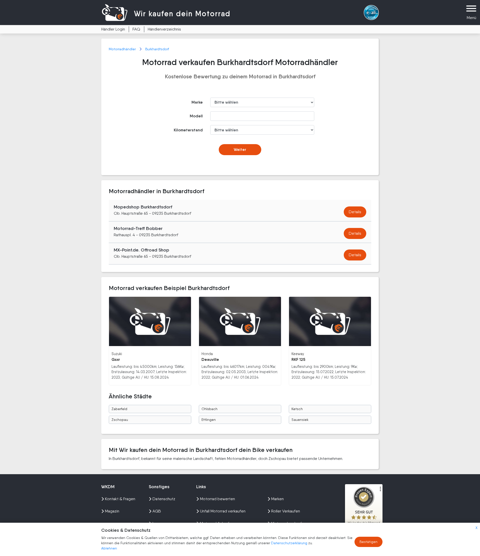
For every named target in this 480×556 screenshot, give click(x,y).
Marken (277, 498)
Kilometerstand (188, 130)
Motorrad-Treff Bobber (138, 228)
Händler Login (113, 29)
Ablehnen (109, 548)
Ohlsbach (210, 409)
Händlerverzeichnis (164, 29)
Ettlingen (209, 420)
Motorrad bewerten (217, 498)
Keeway (298, 354)
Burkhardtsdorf (157, 49)
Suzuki (117, 354)
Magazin (112, 511)
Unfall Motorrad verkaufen (223, 511)
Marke (197, 102)
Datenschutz (163, 498)
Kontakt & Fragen (120, 498)
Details (355, 211)
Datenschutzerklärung (289, 543)
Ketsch (297, 409)
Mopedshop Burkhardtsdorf (143, 207)
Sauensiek (300, 420)
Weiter (240, 149)
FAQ (136, 29)
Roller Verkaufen (285, 511)
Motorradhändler (123, 49)
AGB (156, 511)
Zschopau (120, 420)
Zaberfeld (119, 409)
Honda (207, 354)
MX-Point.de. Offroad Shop (141, 250)
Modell (196, 116)
